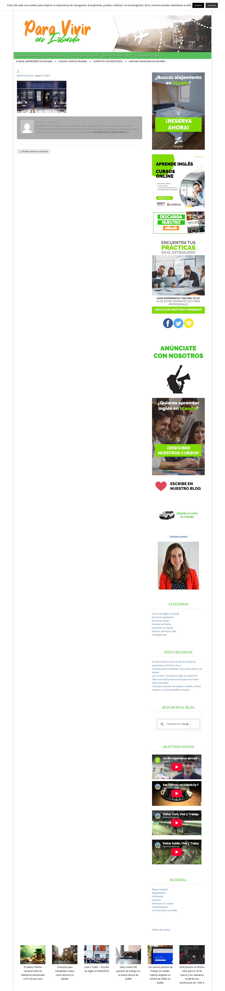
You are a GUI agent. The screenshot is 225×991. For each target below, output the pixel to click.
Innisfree (156, 900)
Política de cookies (161, 929)
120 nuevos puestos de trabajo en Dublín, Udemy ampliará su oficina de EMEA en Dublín (160, 974)
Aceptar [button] (198, 5)
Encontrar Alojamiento (28, 55)
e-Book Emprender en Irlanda (34, 61)
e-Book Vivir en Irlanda (73, 61)
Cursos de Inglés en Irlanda (83, 55)
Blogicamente (158, 893)
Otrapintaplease (160, 907)
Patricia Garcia (26, 75)
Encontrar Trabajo (54, 55)
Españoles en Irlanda (147, 55)
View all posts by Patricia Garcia (110, 131)
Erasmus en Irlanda (161, 624)
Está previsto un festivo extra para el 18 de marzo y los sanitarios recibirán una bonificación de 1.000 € (192, 974)
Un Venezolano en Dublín (164, 910)
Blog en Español (160, 889)
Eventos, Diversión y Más (117, 55)
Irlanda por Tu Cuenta (162, 903)
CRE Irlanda (157, 896)
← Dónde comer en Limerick (33, 151)
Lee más (212, 5)
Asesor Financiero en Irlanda (147, 61)
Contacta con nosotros (108, 61)
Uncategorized (159, 634)
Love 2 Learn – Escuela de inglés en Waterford (174, 675)
